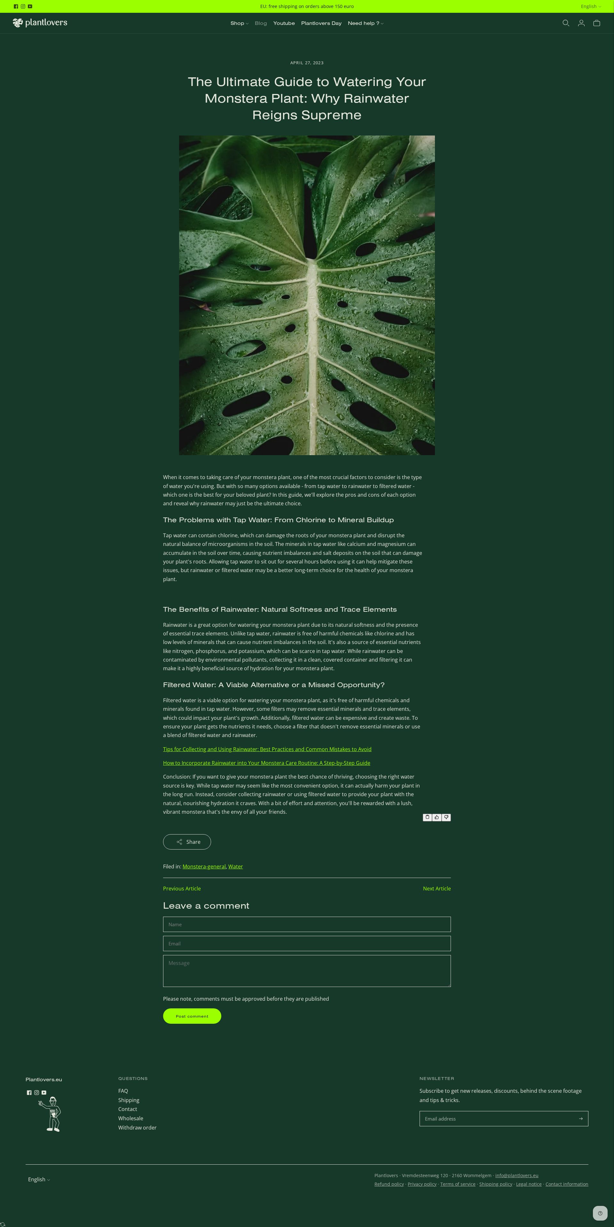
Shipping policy (495, 1184)
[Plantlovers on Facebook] (16, 6)
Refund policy (389, 1184)
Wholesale (130, 1118)
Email (175, 936)
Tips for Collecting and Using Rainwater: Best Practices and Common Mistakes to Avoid (267, 749)
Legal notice (529, 1184)
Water (235, 866)
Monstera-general (204, 866)
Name (175, 917)
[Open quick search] (566, 23)
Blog (261, 23)
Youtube (284, 23)
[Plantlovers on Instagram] (23, 6)
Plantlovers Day (321, 23)
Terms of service (458, 1184)
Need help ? (363, 23)
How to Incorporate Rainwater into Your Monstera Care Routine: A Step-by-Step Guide (266, 762)
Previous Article (182, 888)
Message (178, 955)
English (589, 6)
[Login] (581, 23)
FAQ (123, 1090)
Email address (441, 1111)
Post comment (192, 1016)
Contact (127, 1109)
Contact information (567, 1184)
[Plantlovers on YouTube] (30, 6)
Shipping (128, 1100)
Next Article (437, 888)
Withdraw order (137, 1127)
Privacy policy (422, 1184)
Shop (237, 23)
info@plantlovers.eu (517, 1175)
